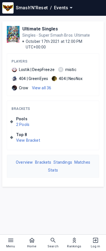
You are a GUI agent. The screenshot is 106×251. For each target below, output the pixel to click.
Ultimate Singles (40, 29)
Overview (24, 162)
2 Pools (22, 124)
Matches (82, 162)
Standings (62, 162)
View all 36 (41, 88)
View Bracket (28, 140)
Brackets (21, 109)
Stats (53, 170)
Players (19, 61)
